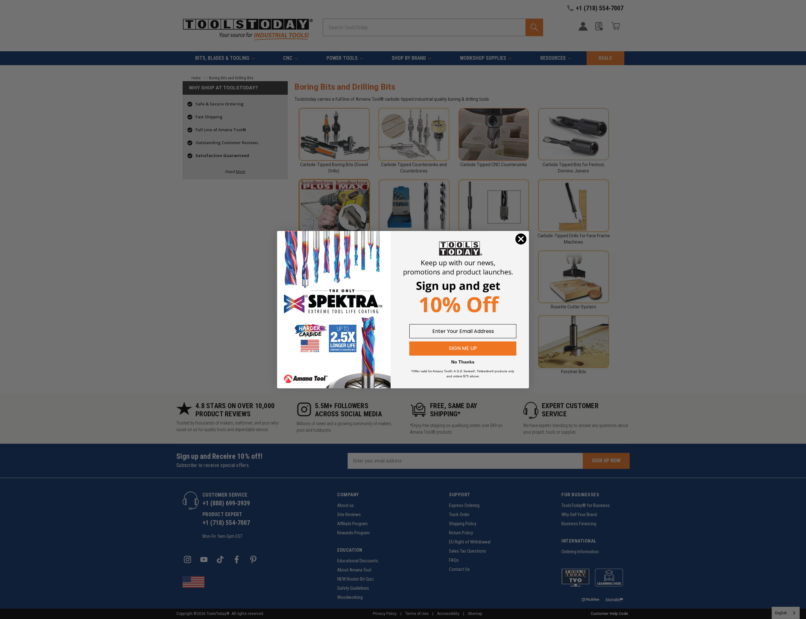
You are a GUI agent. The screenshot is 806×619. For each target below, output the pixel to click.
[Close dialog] (520, 239)
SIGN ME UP (463, 348)
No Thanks (462, 361)
